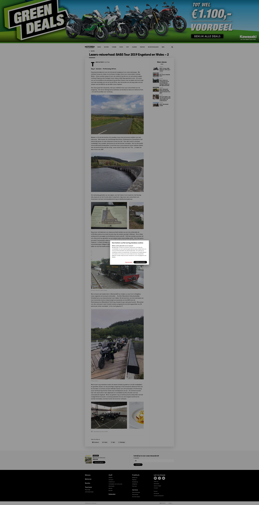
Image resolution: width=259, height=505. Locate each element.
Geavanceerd (128, 262)
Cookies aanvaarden (140, 262)
